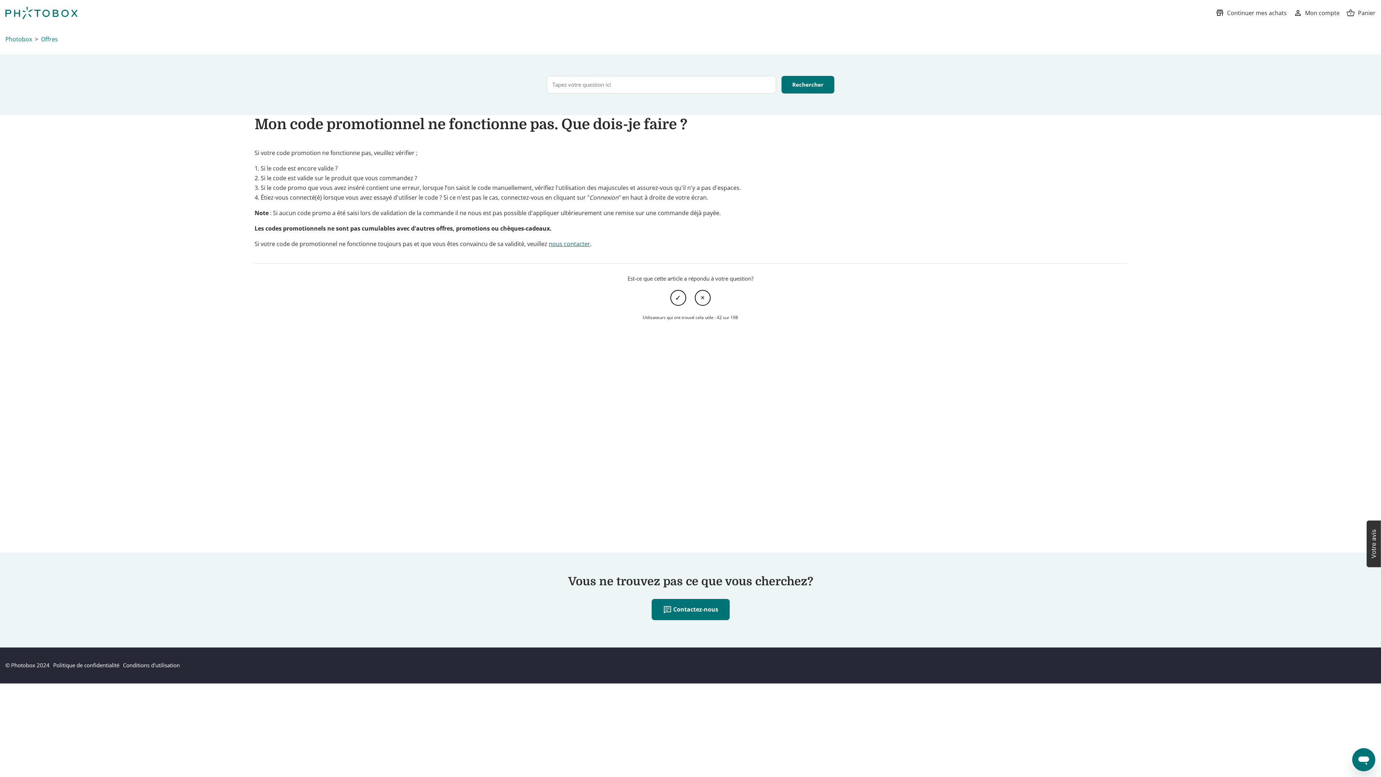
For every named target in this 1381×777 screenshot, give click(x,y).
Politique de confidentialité (86, 665)
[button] (1374, 544)
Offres (49, 39)
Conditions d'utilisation (151, 665)
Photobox (18, 39)
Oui (678, 298)
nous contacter (569, 244)
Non (703, 298)
